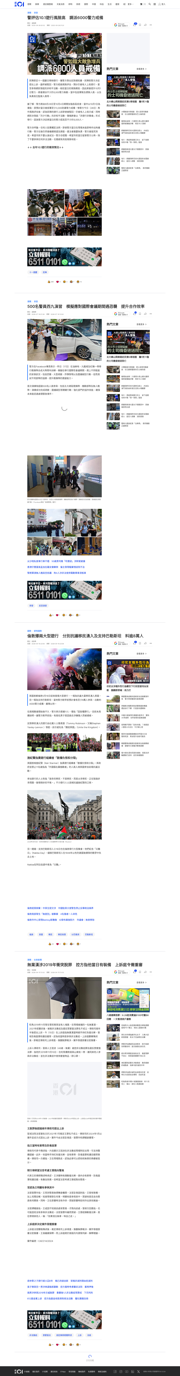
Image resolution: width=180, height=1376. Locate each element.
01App (63, 1372)
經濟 (125, 4)
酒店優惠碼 (48, 4)
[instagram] (120, 1371)
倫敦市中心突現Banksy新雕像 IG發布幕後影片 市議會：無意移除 (60, 920)
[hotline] (64, 256)
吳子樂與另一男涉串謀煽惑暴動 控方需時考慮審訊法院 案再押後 (60, 1287)
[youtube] (126, 1371)
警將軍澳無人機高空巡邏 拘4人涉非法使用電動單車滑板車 (56, 573)
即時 (70, 4)
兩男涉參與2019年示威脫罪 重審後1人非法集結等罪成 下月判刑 (60, 1292)
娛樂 (37, 4)
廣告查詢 (54, 1372)
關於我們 (35, 1372)
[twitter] (138, 1371)
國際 (86, 4)
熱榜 (78, 4)
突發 (36, 12)
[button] (140, 25)
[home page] (19, 4)
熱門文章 (112, 69)
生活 (110, 4)
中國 (94, 4)
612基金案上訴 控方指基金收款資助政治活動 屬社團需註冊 (57, 1298)
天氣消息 (61, 4)
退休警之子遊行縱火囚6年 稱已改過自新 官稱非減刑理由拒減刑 (60, 1281)
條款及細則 (102, 1372)
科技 (102, 4)
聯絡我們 (81, 1372)
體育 (117, 4)
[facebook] (115, 1371)
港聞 (29, 4)
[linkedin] (132, 1371)
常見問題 (72, 1372)
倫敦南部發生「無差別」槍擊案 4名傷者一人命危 (52, 914)
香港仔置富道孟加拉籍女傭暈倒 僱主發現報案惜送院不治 (56, 567)
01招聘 (45, 1372)
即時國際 (38, 631)
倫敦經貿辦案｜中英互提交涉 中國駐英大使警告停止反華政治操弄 (60, 908)
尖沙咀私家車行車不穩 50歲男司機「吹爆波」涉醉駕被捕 (56, 561)
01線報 (27, 1372)
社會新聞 (38, 960)
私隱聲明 (91, 1372)
